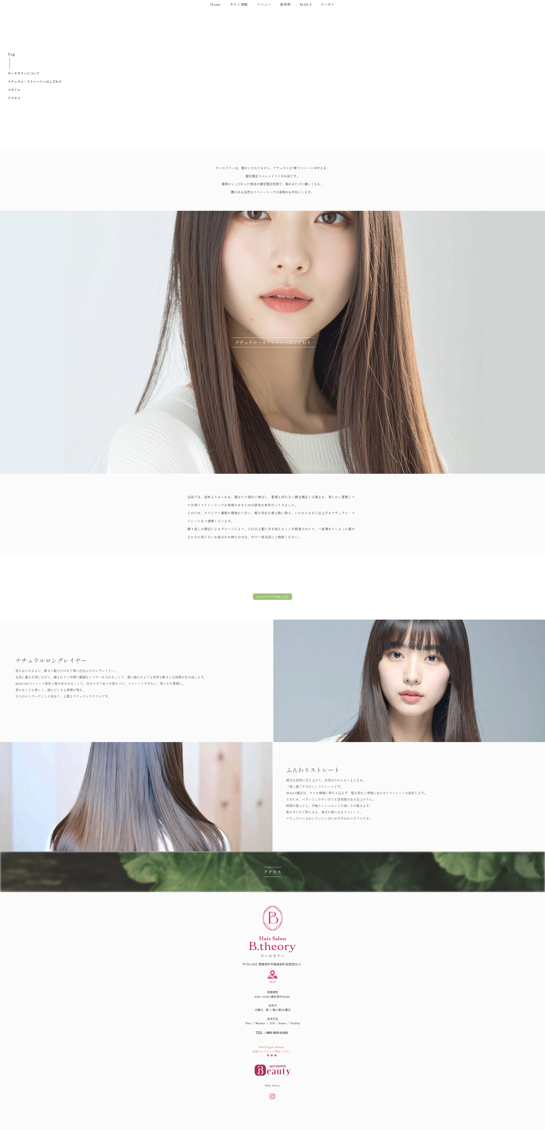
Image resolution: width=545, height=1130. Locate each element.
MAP (272, 981)
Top (11, 54)
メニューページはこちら (272, 596)
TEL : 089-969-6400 (272, 1032)
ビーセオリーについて (24, 73)
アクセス (14, 98)
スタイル (14, 90)
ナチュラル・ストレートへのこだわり (35, 81)
